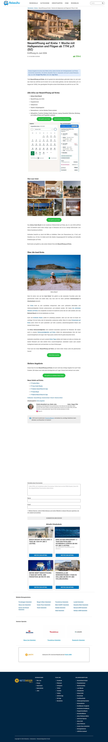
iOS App (59, 698)
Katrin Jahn (53, 404)
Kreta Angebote (41, 400)
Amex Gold (80, 721)
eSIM (66, 3)
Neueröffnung (37, 397)
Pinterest (59, 683)
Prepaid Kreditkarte (82, 711)
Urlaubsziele (80, 690)
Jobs (38, 690)
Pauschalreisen (81, 683)
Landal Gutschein (78, 602)
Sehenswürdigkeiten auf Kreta (47, 332)
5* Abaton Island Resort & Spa (39, 389)
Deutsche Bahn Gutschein (81, 605)
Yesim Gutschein (41, 607)
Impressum (39, 685)
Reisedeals (33, 3)
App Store (55, 74)
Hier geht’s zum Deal (44, 119)
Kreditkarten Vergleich (83, 706)
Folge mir (40, 411)
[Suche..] (102, 3)
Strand (52, 397)
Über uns (39, 680)
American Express (82, 718)
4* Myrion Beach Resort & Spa (39, 394)
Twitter (59, 693)
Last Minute (80, 688)
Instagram (59, 685)
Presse (38, 683)
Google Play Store (41, 74)
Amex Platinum (81, 723)
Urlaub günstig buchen (83, 700)
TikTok (58, 688)
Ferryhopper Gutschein (25, 602)
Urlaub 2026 (80, 693)
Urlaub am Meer (59, 397)
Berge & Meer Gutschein (44, 602)
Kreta (31, 305)
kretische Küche (38, 317)
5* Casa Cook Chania (37, 386)
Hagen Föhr (74, 404)
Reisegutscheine (81, 728)
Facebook (59, 680)
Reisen (36, 8)
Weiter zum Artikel (40, 555)
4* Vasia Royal (35, 392)
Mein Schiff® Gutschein (62, 605)
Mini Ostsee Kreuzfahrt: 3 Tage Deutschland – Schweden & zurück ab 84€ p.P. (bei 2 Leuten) (66, 542)
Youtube (59, 690)
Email (29, 504)
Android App (60, 695)
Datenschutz (40, 688)
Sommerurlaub (45, 397)
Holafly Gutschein (60, 607)
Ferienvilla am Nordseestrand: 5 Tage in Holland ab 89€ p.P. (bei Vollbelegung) (66, 576)
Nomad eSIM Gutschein (80, 607)
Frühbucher (30, 397)
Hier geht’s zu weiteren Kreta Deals (54, 375)
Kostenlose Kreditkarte (83, 708)
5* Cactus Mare (35, 383)
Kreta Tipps (53, 339)
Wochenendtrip (81, 685)
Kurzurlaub (80, 695)
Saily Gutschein (59, 610)
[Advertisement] (53, 440)
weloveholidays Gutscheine (61, 119)
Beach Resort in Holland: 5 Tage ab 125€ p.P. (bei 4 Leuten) (40, 542)
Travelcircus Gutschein (61, 602)
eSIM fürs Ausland (82, 731)
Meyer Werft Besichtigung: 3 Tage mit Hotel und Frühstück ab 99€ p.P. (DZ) (40, 575)
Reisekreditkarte (49, 418)
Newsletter (60, 700)
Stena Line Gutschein (25, 605)
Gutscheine (44, 3)
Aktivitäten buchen (54, 355)
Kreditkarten (57, 3)
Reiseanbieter (81, 703)
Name (29, 498)
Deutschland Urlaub (82, 680)
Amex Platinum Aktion (83, 716)
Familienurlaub (81, 698)
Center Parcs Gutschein (43, 605)
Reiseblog (75, 3)
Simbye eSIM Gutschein (80, 610)
